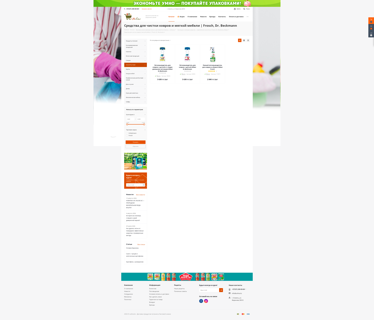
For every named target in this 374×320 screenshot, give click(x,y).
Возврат (152, 302)
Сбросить (135, 146)
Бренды (152, 305)
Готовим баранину (132, 248)
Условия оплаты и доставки (159, 294)
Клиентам (152, 289)
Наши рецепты (179, 289)
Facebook (201, 301)
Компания (128, 285)
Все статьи (141, 244)
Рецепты (177, 285)
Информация (154, 285)
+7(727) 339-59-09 (132, 9)
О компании (128, 289)
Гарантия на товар (155, 299)
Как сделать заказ (155, 297)
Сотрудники (128, 294)
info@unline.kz (237, 293)
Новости (127, 291)
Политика (127, 299)
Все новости (140, 195)
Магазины (127, 297)
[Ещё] (247, 16)
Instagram (206, 301)
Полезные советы (180, 291)
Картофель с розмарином (134, 262)
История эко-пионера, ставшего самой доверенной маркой (133, 218)
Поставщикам (154, 291)
